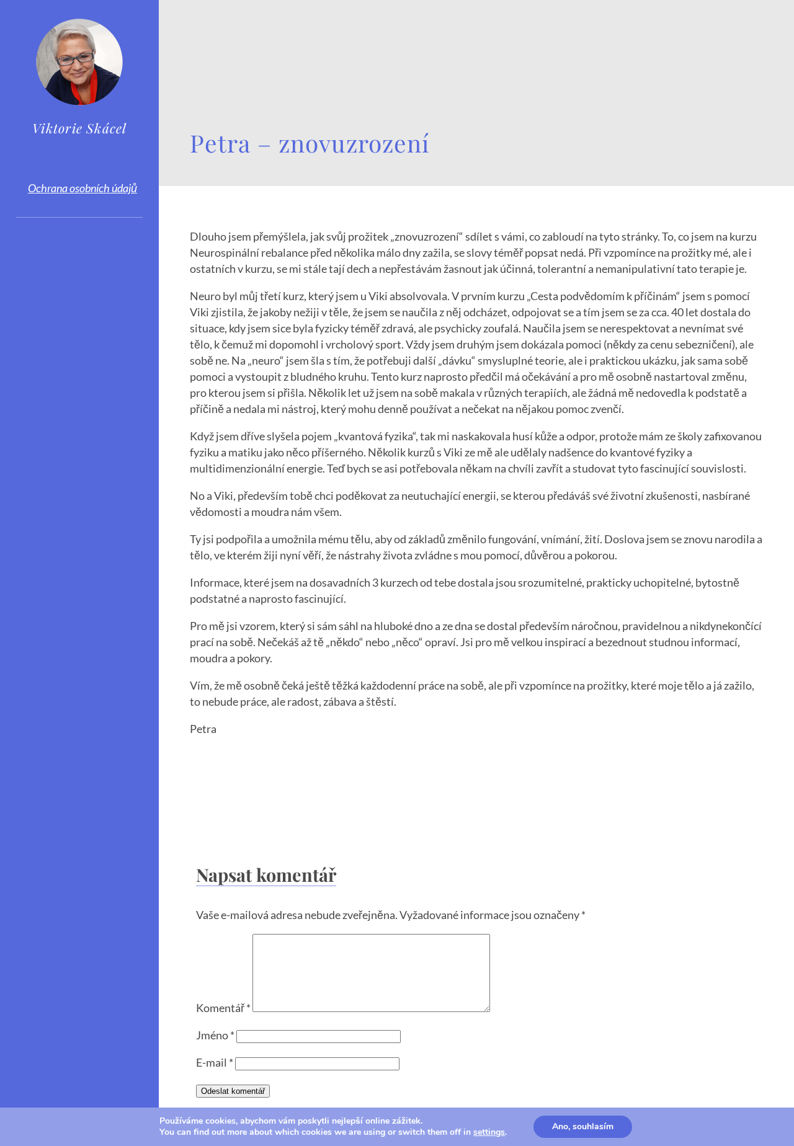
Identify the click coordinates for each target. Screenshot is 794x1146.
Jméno (215, 1035)
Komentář (223, 1008)
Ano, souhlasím (582, 1126)
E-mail (214, 1062)
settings (489, 1132)
